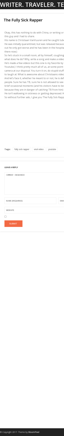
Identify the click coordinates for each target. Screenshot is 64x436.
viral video (39, 149)
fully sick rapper (21, 149)
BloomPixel (33, 432)
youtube (52, 149)
